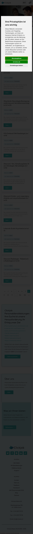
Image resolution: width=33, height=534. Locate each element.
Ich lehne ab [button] (16, 62)
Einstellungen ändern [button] (16, 65)
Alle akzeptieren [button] (16, 58)
